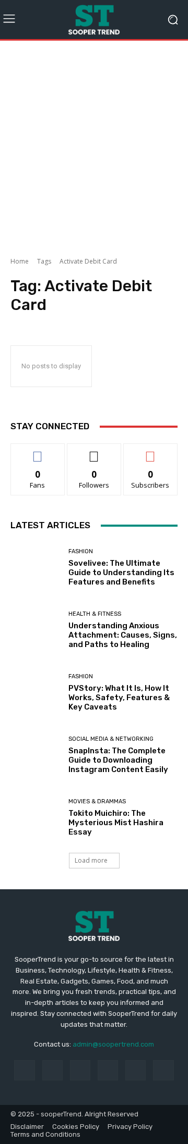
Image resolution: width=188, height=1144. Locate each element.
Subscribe (150, 451)
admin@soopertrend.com (113, 1044)
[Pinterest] (108, 1070)
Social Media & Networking (111, 739)
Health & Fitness (94, 614)
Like (38, 451)
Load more (91, 860)
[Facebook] (24, 1070)
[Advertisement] (94, 145)
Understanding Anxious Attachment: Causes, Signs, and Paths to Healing (122, 635)
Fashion (80, 551)
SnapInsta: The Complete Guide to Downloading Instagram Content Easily (118, 760)
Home (19, 261)
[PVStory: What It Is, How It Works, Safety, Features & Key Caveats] (35, 692)
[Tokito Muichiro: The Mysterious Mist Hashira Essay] (35, 817)
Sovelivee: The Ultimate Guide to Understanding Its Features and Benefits (121, 572)
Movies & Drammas (97, 801)
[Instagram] (52, 1070)
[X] (163, 1070)
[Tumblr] (135, 1070)
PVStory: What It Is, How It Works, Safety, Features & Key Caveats (119, 697)
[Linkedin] (80, 1070)
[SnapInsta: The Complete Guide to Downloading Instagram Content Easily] (35, 755)
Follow (94, 451)
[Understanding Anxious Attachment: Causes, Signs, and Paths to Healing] (35, 630)
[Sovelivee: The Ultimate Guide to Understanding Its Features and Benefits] (35, 567)
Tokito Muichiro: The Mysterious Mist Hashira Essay (115, 823)
